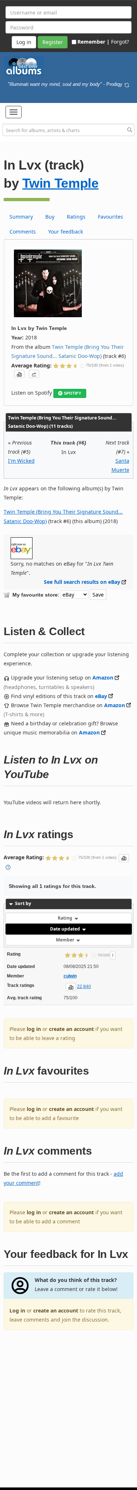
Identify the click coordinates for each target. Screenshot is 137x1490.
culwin (70, 976)
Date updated (65, 929)
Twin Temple (60, 183)
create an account (71, 1028)
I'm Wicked (21, 460)
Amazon (102, 677)
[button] (13, 112)
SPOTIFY (72, 393)
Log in (17, 1310)
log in (34, 1028)
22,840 (84, 986)
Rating (65, 918)
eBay (101, 696)
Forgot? (120, 41)
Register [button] (52, 42)
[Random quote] (127, 84)
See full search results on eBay (82, 581)
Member (65, 940)
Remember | (93, 41)
